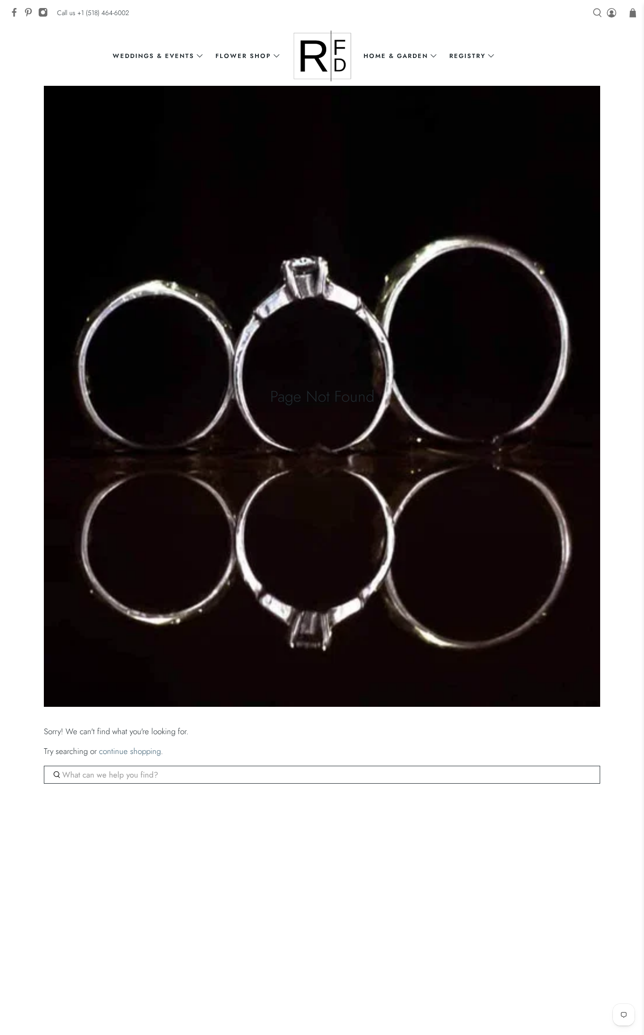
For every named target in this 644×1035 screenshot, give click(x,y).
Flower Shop (243, 55)
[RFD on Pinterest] (31, 15)
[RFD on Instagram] (45, 15)
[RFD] (322, 56)
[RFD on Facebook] (16, 15)
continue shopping (130, 751)
